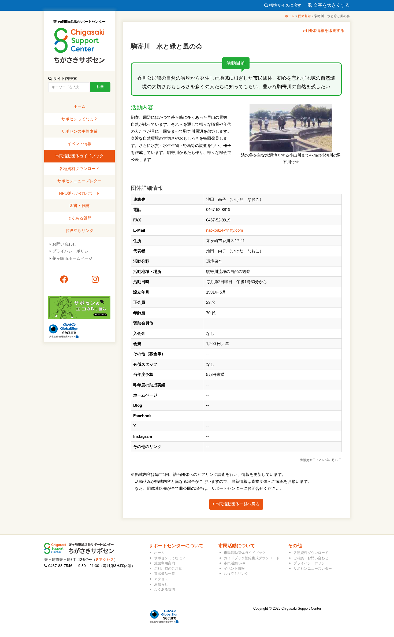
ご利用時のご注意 (168, 568)
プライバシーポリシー (72, 251)
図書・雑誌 (79, 205)
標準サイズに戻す (284, 5)
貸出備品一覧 (164, 574)
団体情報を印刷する (325, 30)
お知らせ (161, 584)
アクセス (106, 560)
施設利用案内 (164, 563)
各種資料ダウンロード (79, 168)
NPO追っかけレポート (79, 193)
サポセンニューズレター (79, 181)
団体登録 (304, 16)
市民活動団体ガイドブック (79, 156)
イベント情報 (79, 143)
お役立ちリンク (79, 230)
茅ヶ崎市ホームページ (72, 258)
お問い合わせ (64, 244)
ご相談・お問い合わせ (310, 558)
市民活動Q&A (234, 563)
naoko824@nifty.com (224, 230)
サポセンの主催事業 (79, 131)
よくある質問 (79, 218)
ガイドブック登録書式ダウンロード (252, 558)
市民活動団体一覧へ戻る (236, 504)
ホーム (290, 16)
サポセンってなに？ (79, 119)
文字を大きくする (331, 5)
